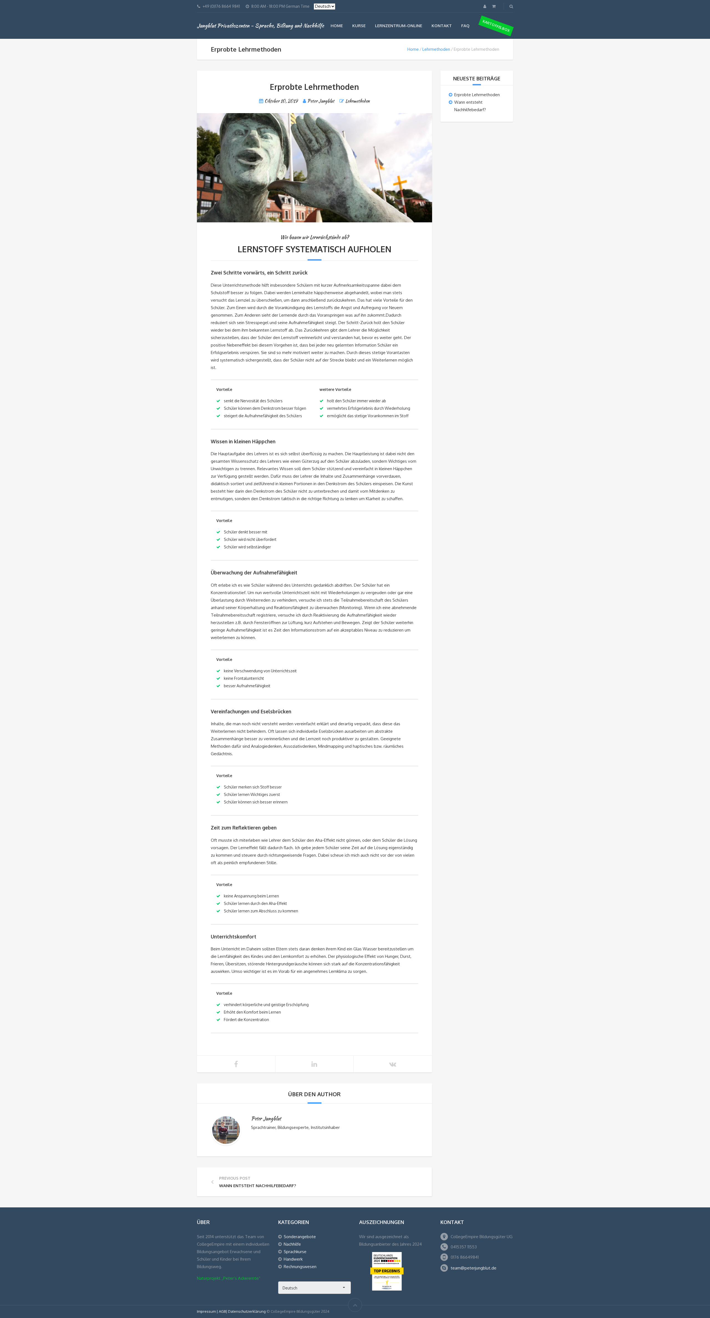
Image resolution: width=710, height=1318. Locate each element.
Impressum (207, 1311)
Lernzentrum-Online (398, 25)
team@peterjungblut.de (473, 1268)
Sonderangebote (300, 1236)
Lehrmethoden (436, 49)
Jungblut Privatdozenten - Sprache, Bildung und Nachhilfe (260, 25)
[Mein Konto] (485, 6)
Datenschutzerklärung (247, 1311)
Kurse (359, 25)
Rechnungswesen (300, 1266)
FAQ (465, 25)
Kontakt (442, 25)
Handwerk (293, 1259)
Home (337, 25)
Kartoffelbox (496, 26)
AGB (222, 1311)
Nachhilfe (292, 1244)
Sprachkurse (295, 1251)
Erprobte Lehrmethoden (477, 94)
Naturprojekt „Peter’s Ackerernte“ (228, 1278)
